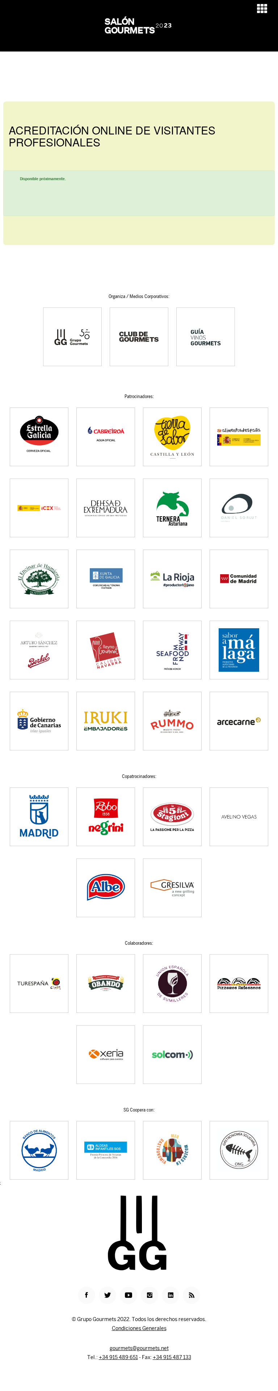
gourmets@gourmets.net (139, 1348)
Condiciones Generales (139, 1328)
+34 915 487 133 (172, 1357)
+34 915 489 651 (118, 1357)
